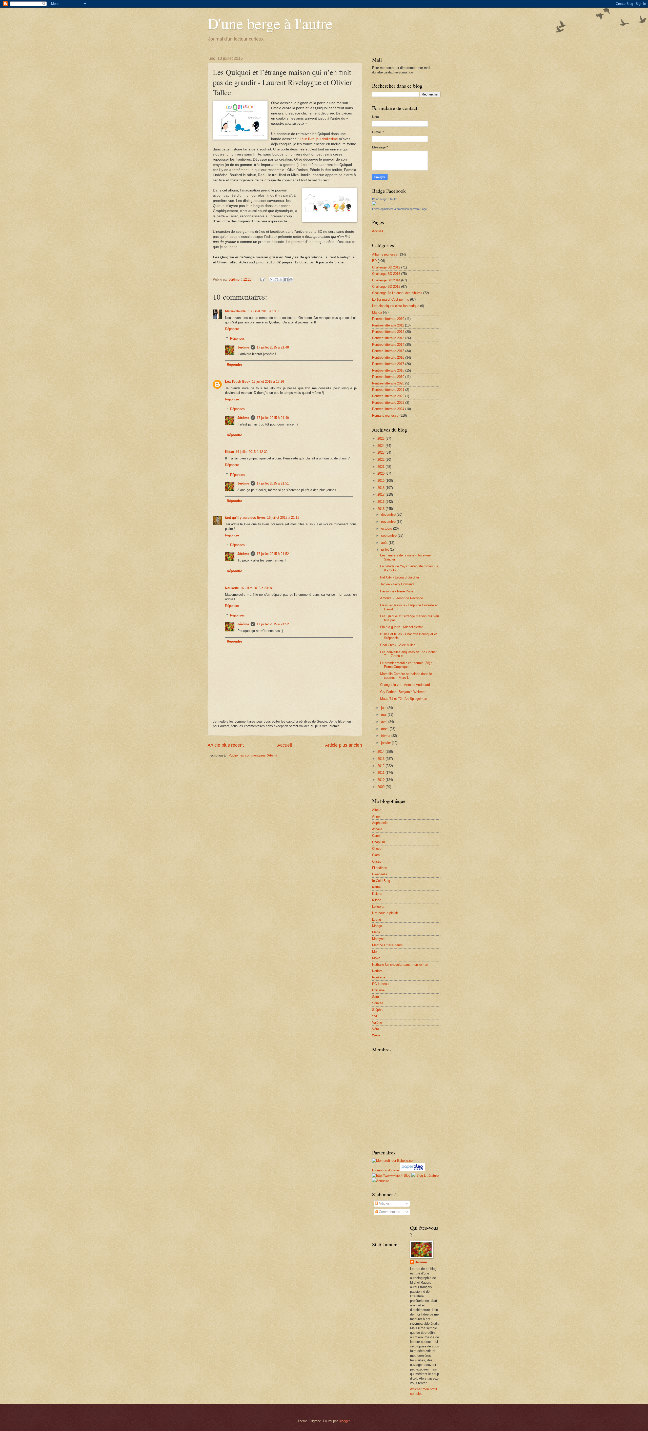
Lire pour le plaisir (385, 913)
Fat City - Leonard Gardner (399, 577)
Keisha (377, 894)
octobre (387, 528)
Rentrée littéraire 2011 (388, 325)
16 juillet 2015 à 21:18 (283, 517)
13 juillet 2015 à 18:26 (268, 381)
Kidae (229, 452)
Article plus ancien (343, 745)
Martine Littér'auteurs (387, 945)
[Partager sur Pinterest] (290, 279)
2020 (381, 473)
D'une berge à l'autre (270, 23)
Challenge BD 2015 (386, 286)
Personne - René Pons (396, 591)
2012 (381, 766)
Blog (407, 1175)
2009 (381, 787)
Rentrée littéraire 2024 (388, 409)
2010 (381, 780)
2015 (381, 509)
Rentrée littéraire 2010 (388, 319)
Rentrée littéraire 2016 (388, 357)
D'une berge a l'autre (384, 199)
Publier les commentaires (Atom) (253, 755)
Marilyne (378, 939)
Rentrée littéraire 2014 (388, 344)
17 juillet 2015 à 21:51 (273, 483)
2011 (381, 773)
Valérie (377, 1022)
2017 (381, 494)
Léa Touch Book (237, 381)
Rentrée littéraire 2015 (388, 351)
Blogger (344, 1421)
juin (384, 708)
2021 (381, 467)
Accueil (284, 745)
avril (384, 722)
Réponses (237, 338)
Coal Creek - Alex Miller (397, 645)
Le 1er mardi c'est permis (390, 299)
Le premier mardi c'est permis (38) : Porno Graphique (406, 665)
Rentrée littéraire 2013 (388, 338)
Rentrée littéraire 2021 (388, 390)
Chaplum (378, 842)
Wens (376, 1035)
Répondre (232, 329)
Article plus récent (226, 745)
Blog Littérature (427, 1175)
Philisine (378, 990)
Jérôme (243, 347)
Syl (374, 1016)
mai (384, 715)
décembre (389, 514)
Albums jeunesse (384, 254)
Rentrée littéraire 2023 (388, 402)
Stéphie (377, 1010)
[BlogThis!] (276, 279)
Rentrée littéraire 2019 (388, 377)
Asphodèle (380, 823)
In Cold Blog (381, 881)
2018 (381, 488)
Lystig (376, 919)
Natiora (377, 971)
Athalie (377, 829)
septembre (389, 535)
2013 (381, 759)
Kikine (376, 900)
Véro (375, 1029)
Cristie (376, 861)
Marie (376, 932)
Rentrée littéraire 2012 (388, 332)
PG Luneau (380, 984)
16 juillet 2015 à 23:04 (256, 588)
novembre (389, 522)
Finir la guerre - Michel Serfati (401, 627)
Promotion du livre (385, 1170)
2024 (381, 446)
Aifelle (376, 810)
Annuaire (382, 1181)
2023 (381, 452)
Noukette (232, 588)
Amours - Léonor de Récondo (401, 598)
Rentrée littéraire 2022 (388, 396)
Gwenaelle (379, 874)
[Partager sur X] (281, 279)
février (386, 736)
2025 (381, 438)
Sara (375, 997)
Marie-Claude (236, 311)
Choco (376, 848)
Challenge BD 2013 (386, 274)
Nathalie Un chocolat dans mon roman (400, 964)
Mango (377, 926)
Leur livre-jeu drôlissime (319, 139)
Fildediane (379, 868)
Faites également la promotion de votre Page (399, 208)
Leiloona (378, 906)
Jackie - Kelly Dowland (397, 584)
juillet (385, 549)
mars (385, 729)
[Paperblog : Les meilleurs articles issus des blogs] (412, 1170)
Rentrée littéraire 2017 (388, 364)
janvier (386, 743)
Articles (384, 1203)
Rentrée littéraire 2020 (388, 383)
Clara (376, 855)
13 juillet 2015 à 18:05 (264, 311)
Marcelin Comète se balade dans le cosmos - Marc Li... (406, 676)
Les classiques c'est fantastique (395, 306)
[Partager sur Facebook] (286, 279)
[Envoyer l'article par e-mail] (262, 279)
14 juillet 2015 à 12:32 (251, 452)
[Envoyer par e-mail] (271, 279)
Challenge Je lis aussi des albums (397, 293)
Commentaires (389, 1212)
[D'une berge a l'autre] (374, 204)
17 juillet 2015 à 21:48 (273, 347)
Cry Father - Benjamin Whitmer (403, 692)
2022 (381, 459)
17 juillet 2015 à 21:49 (273, 418)
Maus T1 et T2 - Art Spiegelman (403, 699)
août (385, 543)
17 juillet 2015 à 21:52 (273, 554)
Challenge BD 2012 (386, 267)
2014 (381, 751)
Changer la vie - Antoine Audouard (405, 685)
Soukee (377, 1003)
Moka (376, 958)
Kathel (376, 887)
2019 (381, 480)
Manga (377, 312)
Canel (376, 836)
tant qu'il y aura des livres (245, 517)
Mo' (374, 952)
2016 (381, 502)
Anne (376, 816)
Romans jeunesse (385, 415)
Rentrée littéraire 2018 (388, 370)
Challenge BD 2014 (386, 280)
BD (374, 261)
